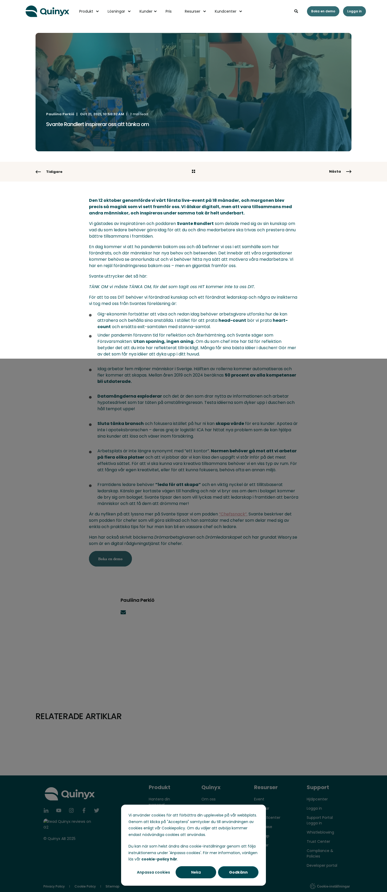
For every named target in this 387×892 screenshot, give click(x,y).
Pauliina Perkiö (60, 114)
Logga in (354, 11)
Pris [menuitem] (169, 11)
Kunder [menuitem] (146, 11)
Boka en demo (323, 11)
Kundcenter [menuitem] (225, 11)
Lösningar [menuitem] (116, 11)
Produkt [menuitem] (86, 11)
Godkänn (238, 872)
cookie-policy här (159, 859)
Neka (196, 872)
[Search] (296, 10)
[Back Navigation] (193, 172)
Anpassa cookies (153, 872)
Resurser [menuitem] (192, 11)
